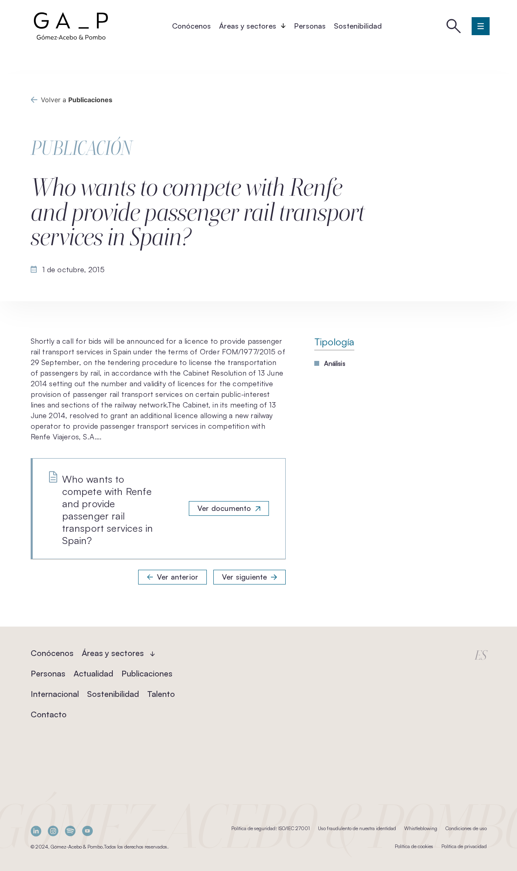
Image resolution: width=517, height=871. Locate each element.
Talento (161, 694)
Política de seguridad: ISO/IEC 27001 (270, 828)
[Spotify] (70, 831)
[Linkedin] (36, 831)
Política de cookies (414, 846)
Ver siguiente (244, 576)
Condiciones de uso (466, 828)
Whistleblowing (420, 828)
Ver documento (224, 508)
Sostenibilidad (358, 25)
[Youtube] (87, 831)
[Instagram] (53, 831)
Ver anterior (177, 576)
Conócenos (191, 25)
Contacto (49, 714)
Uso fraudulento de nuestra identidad (357, 828)
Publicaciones (146, 673)
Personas (310, 25)
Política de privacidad (464, 846)
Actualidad (93, 673)
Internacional (55, 694)
